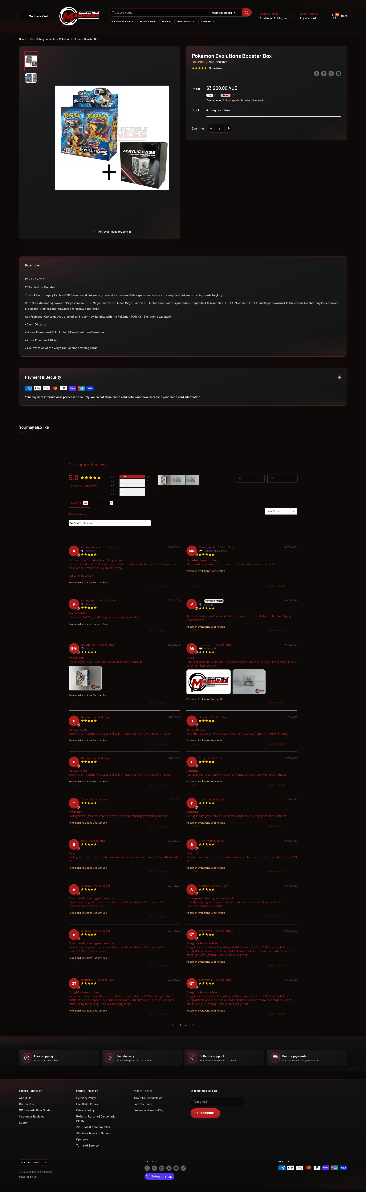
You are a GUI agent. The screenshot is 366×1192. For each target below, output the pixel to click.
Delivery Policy (86, 1098)
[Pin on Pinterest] (324, 73)
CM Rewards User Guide (35, 1110)
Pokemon (198, 62)
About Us (25, 1098)
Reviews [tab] (76, 503)
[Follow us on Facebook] (147, 1168)
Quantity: (198, 128)
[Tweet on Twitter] (331, 73)
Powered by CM (28, 1176)
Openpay (82, 1139)
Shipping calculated (235, 100)
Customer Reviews (31, 1116)
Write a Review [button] (284, 478)
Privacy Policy (85, 1110)
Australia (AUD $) (30, 1162)
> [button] (193, 1025)
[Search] (247, 12)
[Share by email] (338, 73)
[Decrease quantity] (211, 128)
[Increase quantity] (229, 128)
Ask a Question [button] (251, 478)
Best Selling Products (42, 39)
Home (22, 39)
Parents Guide (142, 1104)
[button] (171, 585)
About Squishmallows (147, 1098)
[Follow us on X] (154, 1168)
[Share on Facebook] (316, 73)
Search (23, 1122)
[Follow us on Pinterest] (169, 1168)
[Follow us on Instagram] (161, 1168)
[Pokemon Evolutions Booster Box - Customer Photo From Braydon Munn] (164, 480)
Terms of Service (87, 1145)
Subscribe (205, 1113)
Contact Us (26, 1104)
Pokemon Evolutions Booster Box (88, 582)
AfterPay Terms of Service (93, 1133)
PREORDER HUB (148, 21)
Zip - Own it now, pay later (93, 1127)
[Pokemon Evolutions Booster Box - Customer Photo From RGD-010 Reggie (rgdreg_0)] (178, 480)
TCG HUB (166, 21)
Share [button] (76, 585)
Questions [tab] (101, 503)
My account (308, 18)
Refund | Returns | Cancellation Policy (96, 1118)
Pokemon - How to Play (148, 1110)
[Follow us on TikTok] (183, 1168)
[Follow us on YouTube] (176, 1168)
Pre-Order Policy (87, 1104)
